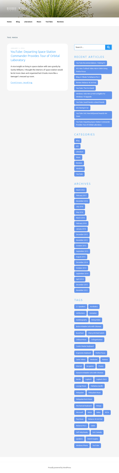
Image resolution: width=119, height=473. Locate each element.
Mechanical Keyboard (84, 406)
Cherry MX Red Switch (96, 333)
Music (39, 22)
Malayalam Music (94, 393)
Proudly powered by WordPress (59, 467)
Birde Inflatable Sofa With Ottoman (88, 326)
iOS (77, 146)
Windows (79, 168)
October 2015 (81, 246)
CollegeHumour (96, 340)
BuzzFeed (80, 333)
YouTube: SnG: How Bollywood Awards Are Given (91, 114)
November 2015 (82, 240)
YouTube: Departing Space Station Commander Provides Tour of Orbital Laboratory (35, 56)
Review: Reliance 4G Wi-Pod (86, 83)
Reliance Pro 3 (81, 426)
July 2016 (79, 207)
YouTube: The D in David (85, 88)
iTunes (100, 366)
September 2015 (82, 251)
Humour (105, 359)
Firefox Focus (100, 353)
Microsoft (79, 412)
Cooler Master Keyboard (85, 346)
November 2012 (82, 290)
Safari (93, 426)
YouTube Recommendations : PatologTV (90, 63)
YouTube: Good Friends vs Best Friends (90, 102)
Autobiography (81, 320)
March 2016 (80, 218)
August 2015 (80, 257)
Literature (28, 22)
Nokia (98, 412)
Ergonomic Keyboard (83, 353)
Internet (79, 366)
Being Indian (95, 320)
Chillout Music (81, 340)
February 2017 (81, 195)
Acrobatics (94, 306)
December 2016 (82, 201)
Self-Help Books (82, 432)
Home (9, 22)
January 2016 (81, 229)
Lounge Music (81, 386)
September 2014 (82, 273)
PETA (107, 412)
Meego (98, 406)
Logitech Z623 (101, 379)
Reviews (60, 22)
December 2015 (82, 234)
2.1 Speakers (80, 306)
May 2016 (79, 212)
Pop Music (80, 419)
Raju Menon (19, 9)
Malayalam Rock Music (84, 399)
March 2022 (80, 190)
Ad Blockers (80, 313)
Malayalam (80, 393)
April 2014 (80, 279)
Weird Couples (92, 439)
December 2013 (82, 285)
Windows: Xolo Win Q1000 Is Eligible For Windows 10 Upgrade (90, 95)
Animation (93, 313)
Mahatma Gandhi (97, 386)
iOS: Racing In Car (82, 108)
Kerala (78, 379)
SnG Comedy (97, 432)
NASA (90, 412)
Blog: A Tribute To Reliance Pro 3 (88, 77)
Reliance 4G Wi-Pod (95, 419)
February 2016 (81, 223)
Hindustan (94, 359)
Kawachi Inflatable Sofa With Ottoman (89, 373)
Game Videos (81, 359)
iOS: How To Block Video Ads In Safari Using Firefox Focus (91, 70)
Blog (18, 22)
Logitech (88, 379)
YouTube (49, 22)
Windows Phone (82, 445)
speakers (79, 439)
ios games (90, 366)
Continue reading (22, 82)
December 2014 (82, 262)
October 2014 (81, 268)
